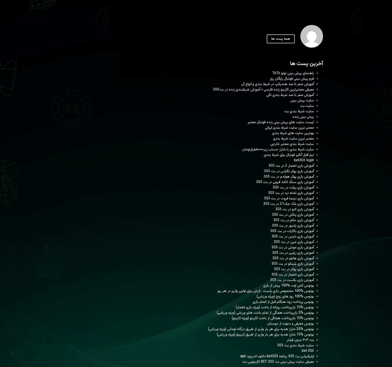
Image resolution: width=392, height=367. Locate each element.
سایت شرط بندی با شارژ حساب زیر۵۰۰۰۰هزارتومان (278, 149)
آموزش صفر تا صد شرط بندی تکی (290, 95)
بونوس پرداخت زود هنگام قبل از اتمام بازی (283, 302)
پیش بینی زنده (303, 117)
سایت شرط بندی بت (299, 111)
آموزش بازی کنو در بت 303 (294, 209)
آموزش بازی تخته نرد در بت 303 (291, 193)
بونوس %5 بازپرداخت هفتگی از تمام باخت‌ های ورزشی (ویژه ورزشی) (265, 313)
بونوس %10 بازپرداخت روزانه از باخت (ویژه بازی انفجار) (275, 307)
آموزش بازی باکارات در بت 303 (292, 231)
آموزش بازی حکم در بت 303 (293, 220)
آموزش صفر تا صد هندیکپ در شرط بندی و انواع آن (277, 84)
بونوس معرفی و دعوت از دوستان (290, 324)
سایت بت (307, 106)
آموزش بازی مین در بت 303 (294, 242)
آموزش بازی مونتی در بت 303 (293, 247)
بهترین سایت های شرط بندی (293, 133)
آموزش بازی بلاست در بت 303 (292, 280)
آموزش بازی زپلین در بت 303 (293, 253)
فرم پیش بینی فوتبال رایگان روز (292, 79)
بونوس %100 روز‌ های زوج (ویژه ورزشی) (285, 296)
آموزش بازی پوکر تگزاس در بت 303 (289, 171)
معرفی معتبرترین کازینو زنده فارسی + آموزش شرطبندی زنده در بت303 (263, 90)
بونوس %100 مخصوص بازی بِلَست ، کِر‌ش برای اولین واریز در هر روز (265, 291)
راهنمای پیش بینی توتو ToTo (293, 73)
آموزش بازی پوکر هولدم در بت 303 (289, 177)
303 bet (308, 351)
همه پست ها (280, 39)
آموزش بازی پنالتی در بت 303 (293, 215)
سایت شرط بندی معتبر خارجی (292, 144)
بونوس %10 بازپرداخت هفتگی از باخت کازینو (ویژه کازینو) (273, 318)
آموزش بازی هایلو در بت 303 (293, 258)
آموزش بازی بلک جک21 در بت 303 (288, 204)
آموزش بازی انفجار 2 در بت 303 (291, 166)
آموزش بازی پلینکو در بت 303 (293, 264)
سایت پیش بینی (302, 100)
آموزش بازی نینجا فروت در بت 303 (289, 198)
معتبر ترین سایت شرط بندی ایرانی (289, 128)
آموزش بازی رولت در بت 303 (293, 188)
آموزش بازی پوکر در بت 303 (294, 269)
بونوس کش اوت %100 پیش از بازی (288, 286)
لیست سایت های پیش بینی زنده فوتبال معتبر (281, 122)
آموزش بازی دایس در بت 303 (293, 237)
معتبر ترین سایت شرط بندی (293, 139)
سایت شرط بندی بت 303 (295, 345)
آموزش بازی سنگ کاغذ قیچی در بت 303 (285, 182)
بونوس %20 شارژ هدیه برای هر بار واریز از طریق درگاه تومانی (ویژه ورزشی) (261, 329)
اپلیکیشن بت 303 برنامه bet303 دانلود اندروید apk (277, 356)
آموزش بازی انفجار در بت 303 (293, 275)
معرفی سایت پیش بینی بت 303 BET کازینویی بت (278, 362)
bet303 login (304, 160)
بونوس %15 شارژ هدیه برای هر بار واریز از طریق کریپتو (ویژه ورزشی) (265, 335)
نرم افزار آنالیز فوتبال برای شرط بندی (289, 155)
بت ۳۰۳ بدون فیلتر (300, 340)
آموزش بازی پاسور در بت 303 (293, 226)
